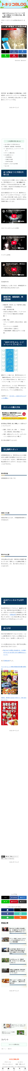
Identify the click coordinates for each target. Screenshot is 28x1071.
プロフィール (7, 1062)
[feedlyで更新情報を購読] (7, 917)
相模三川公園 (9, 159)
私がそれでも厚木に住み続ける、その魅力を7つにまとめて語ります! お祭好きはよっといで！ (14, 652)
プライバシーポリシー (7, 1064)
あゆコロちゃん (15, 856)
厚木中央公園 (9, 161)
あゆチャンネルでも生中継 (11, 163)
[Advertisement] (14, 76)
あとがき (7, 165)
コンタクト (20, 1062)
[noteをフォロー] (20, 913)
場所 (8, 856)
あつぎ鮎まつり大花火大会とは (12, 144)
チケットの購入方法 (9, 152)
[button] (22, 56)
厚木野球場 (8, 157)
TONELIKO (13, 614)
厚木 (4, 856)
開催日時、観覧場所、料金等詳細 (13, 146)
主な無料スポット (9, 155)
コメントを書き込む (14, 1044)
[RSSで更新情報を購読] (20, 917)
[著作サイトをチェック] (7, 909)
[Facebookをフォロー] (7, 913)
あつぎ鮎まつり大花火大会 (8, 858)
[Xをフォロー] (20, 909)
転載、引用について (20, 1064)
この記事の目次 (11, 141)
